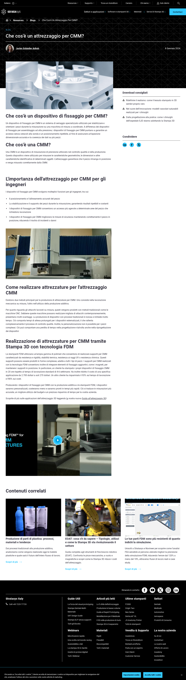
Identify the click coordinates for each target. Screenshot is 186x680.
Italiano (7, 3)
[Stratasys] (11, 12)
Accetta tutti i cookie (153, 675)
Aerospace (158, 616)
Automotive (159, 612)
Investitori (158, 660)
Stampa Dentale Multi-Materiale (77, 610)
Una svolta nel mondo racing (80, 640)
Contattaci (158, 640)
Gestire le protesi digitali (78, 652)
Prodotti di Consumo (163, 620)
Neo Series (129, 612)
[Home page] (6, 20)
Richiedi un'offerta (132, 644)
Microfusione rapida (76, 636)
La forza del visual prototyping (80, 604)
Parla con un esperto (134, 648)
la (67, 398)
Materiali (137, 12)
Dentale (157, 604)
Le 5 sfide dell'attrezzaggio (108, 604)
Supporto (89, 3)
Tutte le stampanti (133, 624)
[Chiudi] (182, 675)
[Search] (178, 3)
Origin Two (129, 608)
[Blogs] (39, 20)
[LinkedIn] (125, 145)
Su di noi (157, 636)
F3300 (128, 604)
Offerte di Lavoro (161, 648)
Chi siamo (144, 3)
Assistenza (130, 636)
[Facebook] (132, 145)
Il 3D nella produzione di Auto (109, 620)
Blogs (33, 20)
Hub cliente (164, 3)
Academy (158, 652)
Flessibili (100, 640)
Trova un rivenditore (109, 3)
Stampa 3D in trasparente (107, 624)
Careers (129, 3)
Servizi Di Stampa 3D (155, 12)
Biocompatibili (103, 644)
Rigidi (99, 636)
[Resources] (27, 20)
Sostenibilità (159, 656)
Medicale (158, 608)
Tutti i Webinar (74, 656)
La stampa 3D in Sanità (77, 648)
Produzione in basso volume (108, 608)
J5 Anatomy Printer (133, 620)
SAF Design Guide (75, 616)
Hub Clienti (129, 652)
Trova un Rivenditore (134, 640)
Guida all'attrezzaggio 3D (94, 398)
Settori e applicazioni (94, 11)
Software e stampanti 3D (118, 12)
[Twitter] (139, 145)
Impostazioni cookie (131, 675)
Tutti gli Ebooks (74, 624)
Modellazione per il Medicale (108, 616)
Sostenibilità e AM (75, 644)
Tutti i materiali (103, 648)
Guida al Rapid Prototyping (108, 612)
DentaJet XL (131, 616)
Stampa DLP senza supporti (79, 620)
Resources (72, 3)
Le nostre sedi (160, 644)
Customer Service (132, 656)
